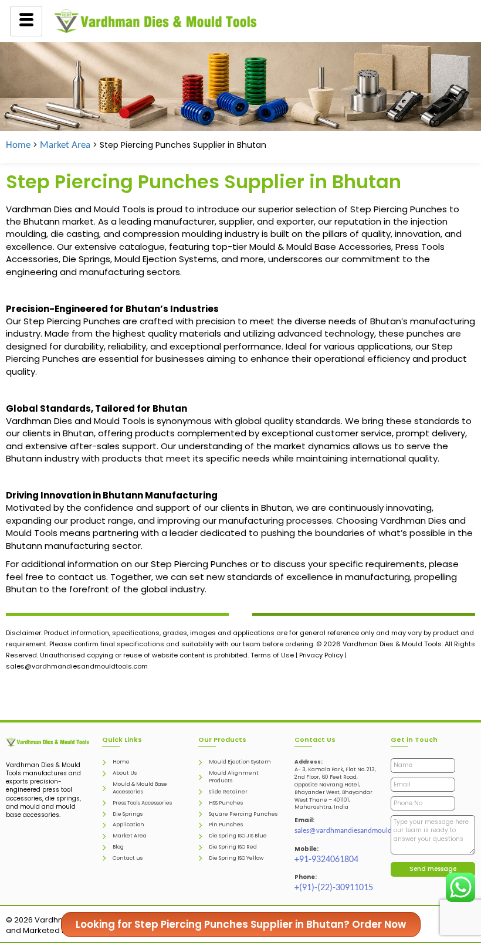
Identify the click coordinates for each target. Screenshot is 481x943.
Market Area (65, 145)
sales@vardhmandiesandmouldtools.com (358, 831)
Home (18, 145)
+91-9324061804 (326, 859)
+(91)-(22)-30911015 (333, 888)
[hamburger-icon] (26, 21)
